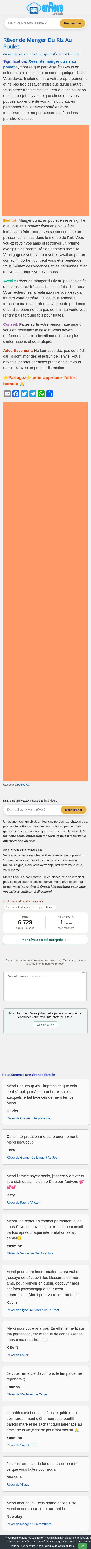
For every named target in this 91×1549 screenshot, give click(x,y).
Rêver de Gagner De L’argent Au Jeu (32, 1157)
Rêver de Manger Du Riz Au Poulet (37, 43)
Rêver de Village (18, 1484)
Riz (28, 784)
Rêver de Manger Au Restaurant (29, 1524)
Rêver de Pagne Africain (23, 1202)
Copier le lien (45, 1024)
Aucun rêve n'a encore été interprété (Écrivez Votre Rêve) (42, 54)
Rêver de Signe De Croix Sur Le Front (33, 1310)
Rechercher (72, 23)
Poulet (21, 784)
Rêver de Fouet (17, 1355)
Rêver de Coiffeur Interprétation (28, 1118)
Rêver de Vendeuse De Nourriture (30, 1253)
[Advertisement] (45, 170)
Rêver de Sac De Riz (21, 1445)
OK (82, 1546)
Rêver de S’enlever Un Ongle (27, 1394)
